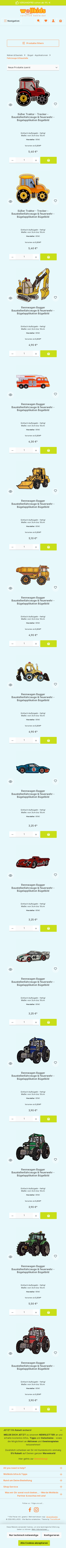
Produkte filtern (35, 43)
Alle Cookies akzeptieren (34, 1543)
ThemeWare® (55, 1519)
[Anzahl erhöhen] (36, 160)
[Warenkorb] (60, 21)
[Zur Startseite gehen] (33, 11)
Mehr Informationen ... (40, 1529)
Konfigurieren (51, 1535)
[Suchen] (38, 21)
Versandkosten (52, 1517)
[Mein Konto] (53, 21)
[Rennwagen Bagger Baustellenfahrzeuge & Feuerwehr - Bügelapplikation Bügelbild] (33, 285)
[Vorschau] (10, 104)
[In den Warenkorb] (48, 160)
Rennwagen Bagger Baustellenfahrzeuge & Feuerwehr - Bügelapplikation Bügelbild (33, 310)
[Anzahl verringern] (12, 160)
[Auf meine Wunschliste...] (55, 104)
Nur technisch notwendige (23, 1535)
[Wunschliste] (46, 21)
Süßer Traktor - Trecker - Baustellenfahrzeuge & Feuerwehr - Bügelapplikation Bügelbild (33, 117)
